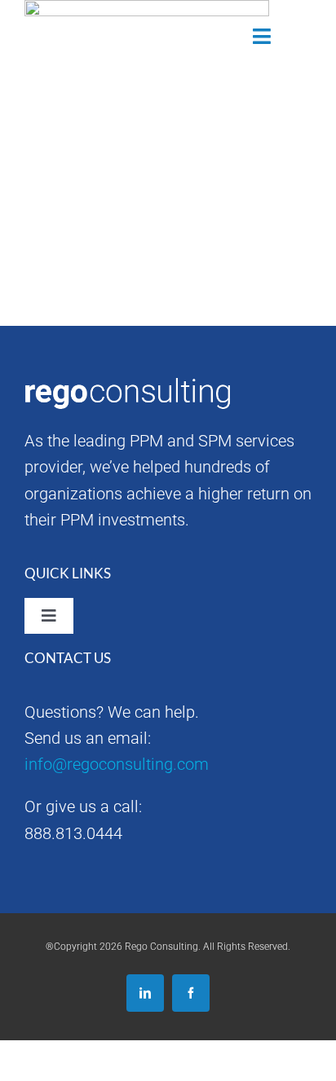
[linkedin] (145, 993)
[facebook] (191, 993)
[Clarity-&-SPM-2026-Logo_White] (74, 27)
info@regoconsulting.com (116, 764)
